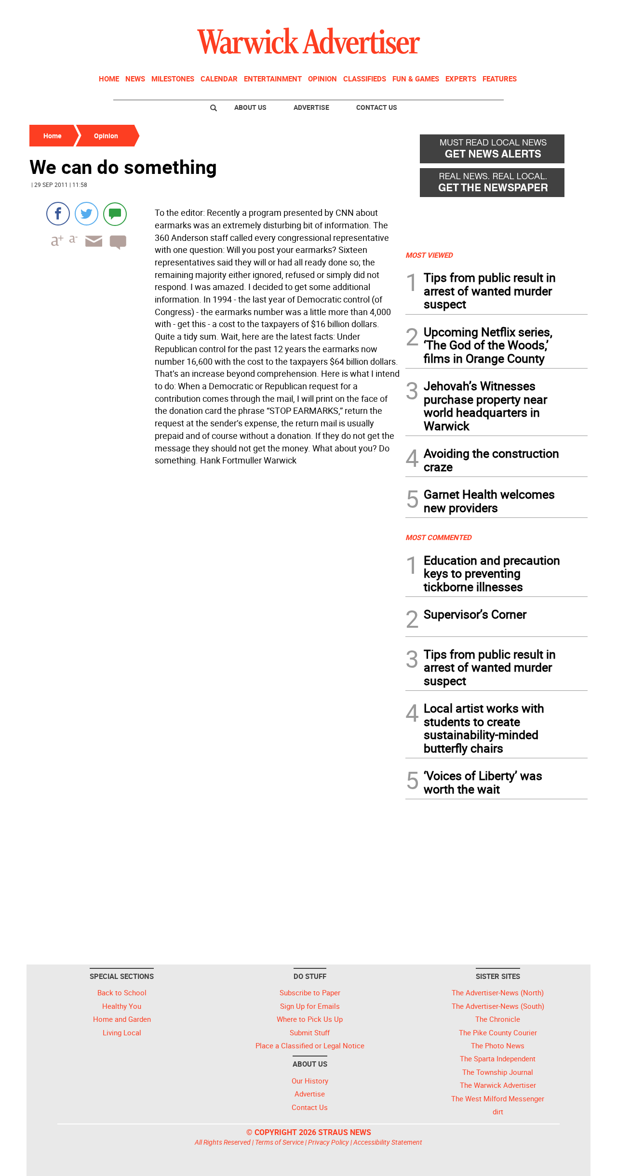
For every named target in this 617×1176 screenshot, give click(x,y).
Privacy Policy (328, 1142)
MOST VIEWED (429, 255)
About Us (250, 107)
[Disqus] (214, 592)
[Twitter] (86, 213)
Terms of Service (279, 1142)
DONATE (564, 11)
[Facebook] (58, 213)
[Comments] (115, 213)
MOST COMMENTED (438, 537)
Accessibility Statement (387, 1142)
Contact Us (376, 107)
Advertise (311, 107)
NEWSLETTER (510, 11)
